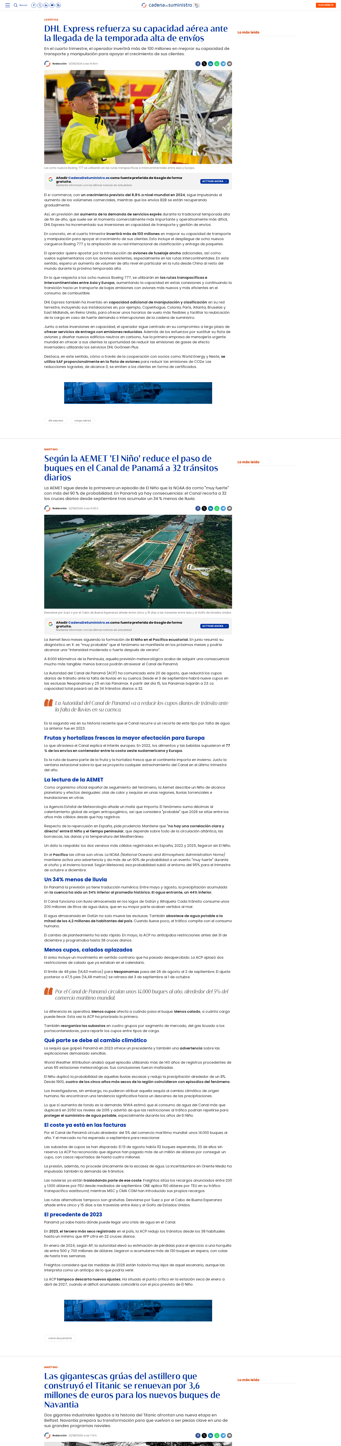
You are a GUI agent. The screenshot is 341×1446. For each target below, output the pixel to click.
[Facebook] (197, 63)
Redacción (59, 63)
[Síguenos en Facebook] (33, 5)
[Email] (229, 63)
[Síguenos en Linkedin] (46, 5)
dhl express (55, 420)
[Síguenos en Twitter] (39, 5)
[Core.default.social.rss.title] (58, 5)
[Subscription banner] (138, 407)
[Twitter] (204, 63)
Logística (51, 19)
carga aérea (82, 420)
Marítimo (51, 449)
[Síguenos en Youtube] (52, 5)
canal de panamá (60, 1338)
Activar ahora (212, 181)
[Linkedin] (210, 63)
